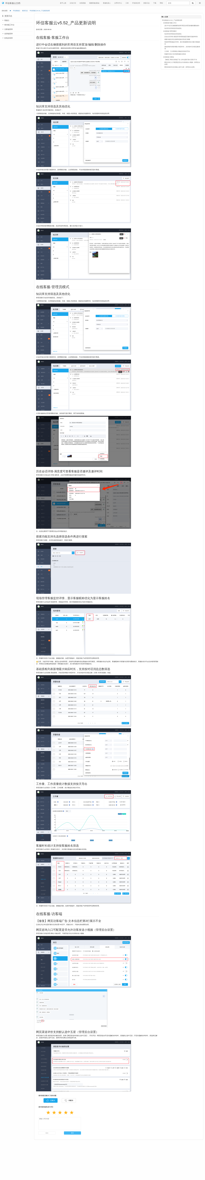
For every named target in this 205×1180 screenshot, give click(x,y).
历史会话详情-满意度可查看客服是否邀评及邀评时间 (181, 36)
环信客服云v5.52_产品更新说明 (40, 10)
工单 (127, 3)
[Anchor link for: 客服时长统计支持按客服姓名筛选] (80, 845)
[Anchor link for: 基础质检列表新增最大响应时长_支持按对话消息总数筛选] (111, 668)
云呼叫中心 (118, 3)
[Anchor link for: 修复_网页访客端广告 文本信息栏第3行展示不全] (102, 920)
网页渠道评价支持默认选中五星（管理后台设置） (180, 67)
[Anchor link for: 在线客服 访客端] (64, 913)
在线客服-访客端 (168, 57)
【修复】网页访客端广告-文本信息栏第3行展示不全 (180, 59)
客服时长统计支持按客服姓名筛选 (175, 54)
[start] (10, 10)
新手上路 (63, 3)
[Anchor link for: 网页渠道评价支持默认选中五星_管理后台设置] (100, 1031)
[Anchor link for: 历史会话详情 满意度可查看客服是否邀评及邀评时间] (103, 471)
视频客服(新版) (94, 3)
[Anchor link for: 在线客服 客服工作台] (71, 37)
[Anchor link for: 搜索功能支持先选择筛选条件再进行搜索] (88, 536)
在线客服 (82, 3)
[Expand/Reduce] (200, 3)
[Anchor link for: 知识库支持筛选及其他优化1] (71, 293)
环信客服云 (16, 10)
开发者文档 (136, 3)
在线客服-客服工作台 (170, 23)
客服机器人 (107, 3)
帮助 (161, 3)
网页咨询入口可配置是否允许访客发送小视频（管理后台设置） (182, 63)
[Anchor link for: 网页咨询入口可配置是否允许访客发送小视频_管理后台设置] (117, 929)
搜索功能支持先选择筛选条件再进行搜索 (177, 39)
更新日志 (146, 3)
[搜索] (192, 3)
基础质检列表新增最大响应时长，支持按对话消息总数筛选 (182, 48)
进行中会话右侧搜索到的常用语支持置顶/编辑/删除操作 (181, 25)
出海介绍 (73, 3)
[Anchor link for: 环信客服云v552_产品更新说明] (98, 22)
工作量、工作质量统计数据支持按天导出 (177, 51)
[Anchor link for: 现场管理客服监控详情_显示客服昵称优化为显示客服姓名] (111, 597)
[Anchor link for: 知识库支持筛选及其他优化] (71, 106)
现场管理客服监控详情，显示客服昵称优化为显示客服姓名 (182, 43)
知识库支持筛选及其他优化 (173, 28)
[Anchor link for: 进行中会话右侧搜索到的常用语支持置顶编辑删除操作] (107, 44)
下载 (154, 3)
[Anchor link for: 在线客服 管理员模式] (71, 286)
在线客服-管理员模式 (170, 31)
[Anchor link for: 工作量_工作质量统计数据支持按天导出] (88, 783)
